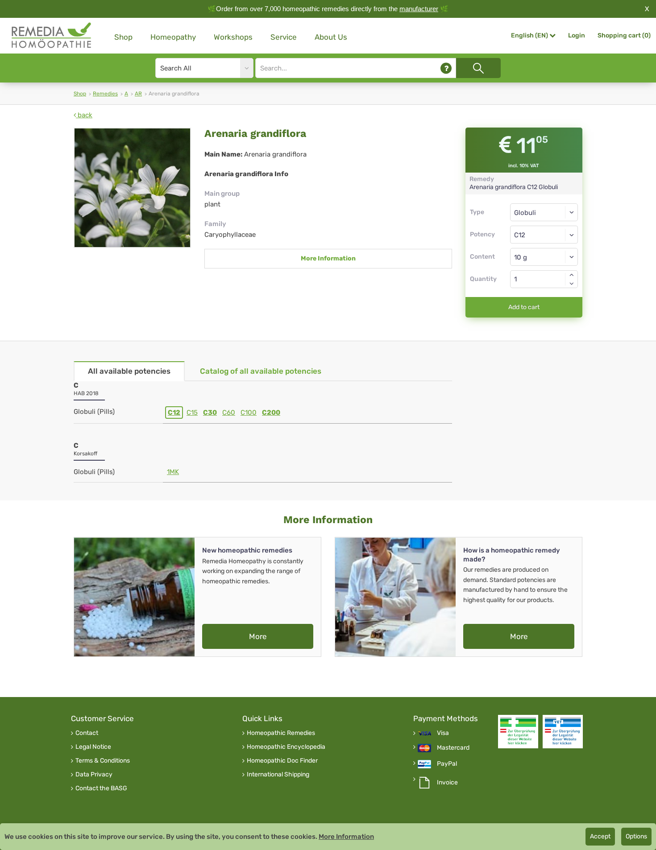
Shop (123, 37)
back (84, 115)
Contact (86, 733)
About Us (331, 37)
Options (636, 836)
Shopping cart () (624, 35)
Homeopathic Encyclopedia (286, 747)
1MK (173, 472)
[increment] (571, 274)
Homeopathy (173, 37)
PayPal (447, 764)
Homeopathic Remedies (281, 733)
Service (283, 37)
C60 (228, 412)
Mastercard (453, 748)
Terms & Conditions (102, 761)
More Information (328, 258)
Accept (600, 836)
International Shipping (278, 775)
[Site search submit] (478, 68)
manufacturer (418, 8)
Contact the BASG (101, 788)
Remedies (105, 94)
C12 (174, 412)
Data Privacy (93, 775)
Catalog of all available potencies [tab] (260, 371)
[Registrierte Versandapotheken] (518, 731)
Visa (443, 733)
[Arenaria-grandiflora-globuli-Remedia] (132, 187)
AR (138, 94)
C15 (192, 412)
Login (576, 35)
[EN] (52, 35)
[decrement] (571, 283)
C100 (249, 412)
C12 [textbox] (519, 235)
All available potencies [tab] (129, 371)
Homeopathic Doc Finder (282, 761)
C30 (210, 412)
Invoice (447, 783)
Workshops (233, 37)
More (258, 636)
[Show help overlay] (446, 68)
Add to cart (524, 307)
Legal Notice (93, 747)
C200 (271, 412)
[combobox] (544, 234)
